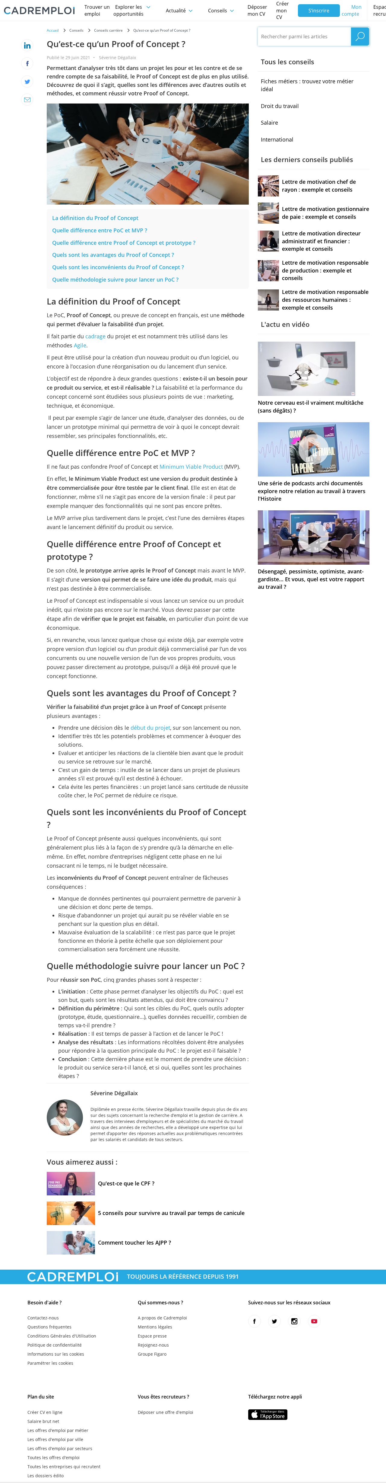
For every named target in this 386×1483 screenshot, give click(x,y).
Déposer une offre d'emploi (165, 1412)
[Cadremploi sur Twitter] (274, 1321)
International (277, 139)
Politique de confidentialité (54, 1345)
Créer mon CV (282, 10)
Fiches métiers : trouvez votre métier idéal (307, 85)
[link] (95, 218)
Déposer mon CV (257, 10)
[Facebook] (27, 63)
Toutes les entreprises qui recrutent (63, 1466)
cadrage (95, 336)
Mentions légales (155, 1327)
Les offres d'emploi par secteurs (59, 1448)
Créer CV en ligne (44, 1412)
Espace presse (152, 1336)
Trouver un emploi (97, 10)
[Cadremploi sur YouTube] (314, 1321)
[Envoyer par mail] (27, 100)
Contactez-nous (43, 1318)
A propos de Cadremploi (162, 1318)
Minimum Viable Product (191, 466)
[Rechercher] (360, 36)
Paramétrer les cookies (50, 1363)
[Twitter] (27, 81)
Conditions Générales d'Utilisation (61, 1336)
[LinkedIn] (27, 45)
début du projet (150, 727)
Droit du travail (280, 106)
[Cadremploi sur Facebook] (254, 1321)
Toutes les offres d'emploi (53, 1457)
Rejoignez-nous (153, 1345)
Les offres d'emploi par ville (55, 1439)
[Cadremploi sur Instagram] (294, 1321)
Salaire (269, 122)
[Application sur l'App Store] (267, 1414)
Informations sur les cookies (55, 1354)
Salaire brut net (43, 1421)
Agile (80, 345)
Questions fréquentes (49, 1327)
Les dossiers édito (45, 1475)
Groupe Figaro (152, 1354)
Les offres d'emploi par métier (57, 1430)
